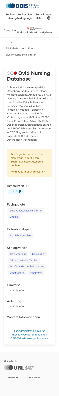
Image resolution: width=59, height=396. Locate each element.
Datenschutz (12, 377)
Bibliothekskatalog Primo (20, 48)
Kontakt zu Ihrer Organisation (28, 171)
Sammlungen (44, 14)
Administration (33, 377)
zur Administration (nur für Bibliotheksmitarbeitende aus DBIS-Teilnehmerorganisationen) (30, 334)
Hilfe (39, 18)
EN (49, 18)
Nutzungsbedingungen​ (19, 18)
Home (9, 42)
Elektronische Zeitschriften (21, 54)
